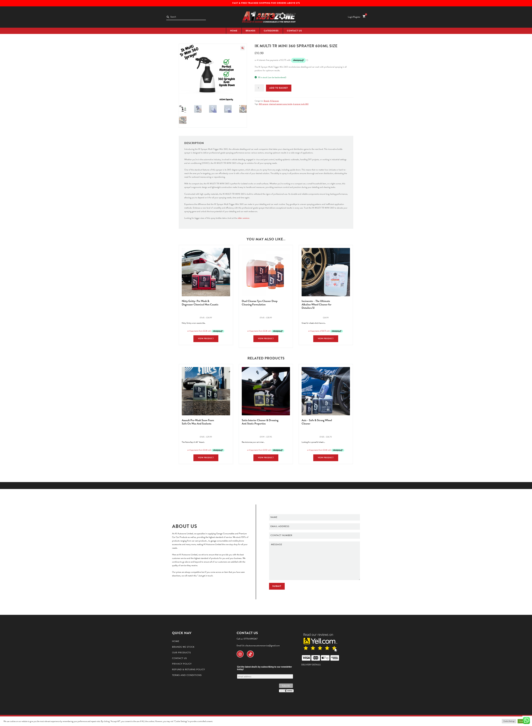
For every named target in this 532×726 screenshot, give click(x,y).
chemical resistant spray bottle (280, 104)
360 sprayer (263, 104)
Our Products (181, 652)
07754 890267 (251, 638)
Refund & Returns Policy (188, 669)
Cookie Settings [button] (509, 721)
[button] (242, 48)
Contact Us (294, 30)
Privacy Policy (182, 664)
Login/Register (354, 17)
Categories (271, 30)
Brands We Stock (183, 647)
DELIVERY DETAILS (311, 664)
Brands (250, 30)
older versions (243, 218)
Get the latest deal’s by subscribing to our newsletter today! (264, 668)
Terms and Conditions (187, 675)
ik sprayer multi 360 (301, 104)
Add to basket (278, 88)
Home (233, 30)
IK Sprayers (274, 100)
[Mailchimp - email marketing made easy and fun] (286, 690)
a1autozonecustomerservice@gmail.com (262, 645)
